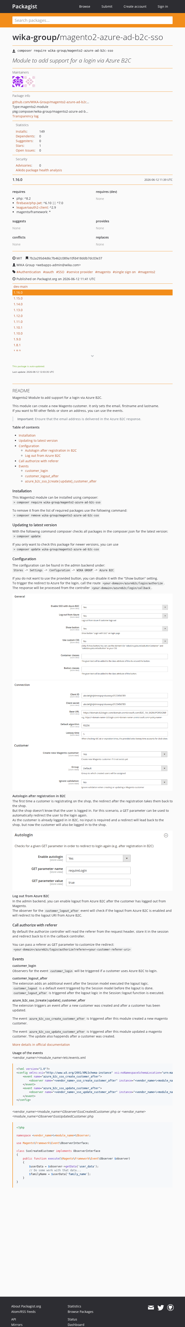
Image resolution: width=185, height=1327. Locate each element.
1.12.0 (18, 316)
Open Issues (25, 150)
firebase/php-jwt (29, 203)
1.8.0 (17, 351)
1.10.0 (18, 333)
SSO (61, 272)
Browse (84, 6)
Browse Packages (80, 1311)
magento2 (147, 272)
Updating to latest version (38, 440)
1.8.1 (17, 345)
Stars (19, 145)
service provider (81, 272)
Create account (135, 6)
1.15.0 (18, 298)
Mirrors (17, 1325)
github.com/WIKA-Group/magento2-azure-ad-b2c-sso (52, 102)
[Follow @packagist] (160, 1308)
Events (24, 466)
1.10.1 (18, 327)
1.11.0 (18, 321)
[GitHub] (170, 1308)
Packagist (24, 6)
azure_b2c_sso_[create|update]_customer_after (61, 481)
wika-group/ (36, 36)
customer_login (36, 470)
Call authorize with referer (39, 461)
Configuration (29, 446)
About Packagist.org (26, 1306)
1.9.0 (17, 339)
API (13, 1319)
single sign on (125, 272)
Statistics (74, 1306)
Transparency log (25, 116)
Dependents (25, 136)
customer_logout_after (42, 476)
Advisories (23, 165)
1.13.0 (18, 310)
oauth (49, 272)
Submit (107, 6)
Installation (27, 435)
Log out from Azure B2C (43, 455)
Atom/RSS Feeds (23, 1311)
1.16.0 (18, 292)
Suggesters (24, 141)
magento (104, 272)
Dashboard (76, 1325)
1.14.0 (18, 304)
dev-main (21, 286)
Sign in (163, 6)
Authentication (29, 272)
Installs (21, 131)
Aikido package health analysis (39, 170)
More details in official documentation (41, 1044)
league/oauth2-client (32, 207)
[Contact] (151, 1308)
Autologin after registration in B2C (51, 450)
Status (72, 1319)
